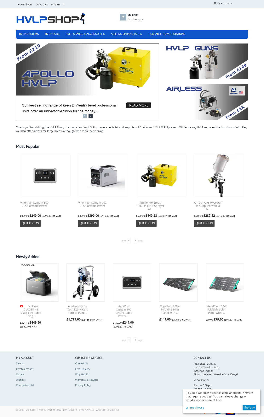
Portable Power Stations (167, 33)
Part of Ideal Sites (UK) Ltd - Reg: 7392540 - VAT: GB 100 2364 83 (83, 410)
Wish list (21, 379)
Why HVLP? (58, 4)
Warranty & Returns (86, 379)
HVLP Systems (29, 33)
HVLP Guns (52, 33)
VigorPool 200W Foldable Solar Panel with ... (170, 309)
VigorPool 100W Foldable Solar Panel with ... (217, 309)
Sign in (20, 363)
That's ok (249, 407)
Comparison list (25, 385)
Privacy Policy (83, 385)
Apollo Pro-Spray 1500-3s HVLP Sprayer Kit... (150, 206)
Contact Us (42, 4)
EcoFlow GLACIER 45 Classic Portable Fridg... (31, 311)
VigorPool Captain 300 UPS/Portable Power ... (34, 206)
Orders (20, 374)
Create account (24, 369)
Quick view (30, 223)
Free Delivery (25, 4)
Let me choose (195, 407)
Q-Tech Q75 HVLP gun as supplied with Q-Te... (208, 206)
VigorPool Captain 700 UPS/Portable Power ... (92, 206)
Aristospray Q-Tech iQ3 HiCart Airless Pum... (77, 309)
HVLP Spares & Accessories (85, 33)
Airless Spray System (126, 33)
